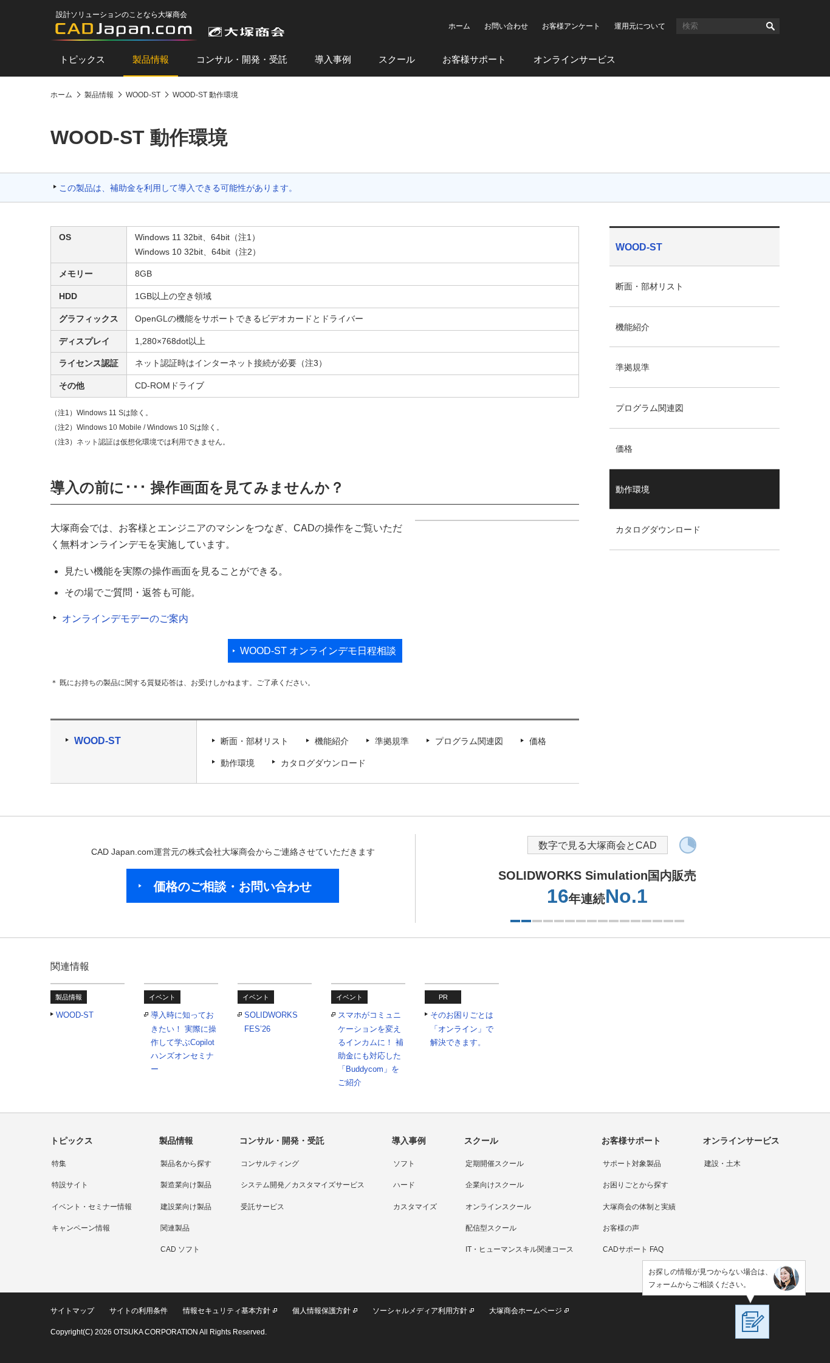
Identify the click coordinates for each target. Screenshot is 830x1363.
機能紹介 (332, 741)
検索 (770, 26)
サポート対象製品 (632, 1163)
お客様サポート (474, 59)
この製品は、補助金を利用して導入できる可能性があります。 (178, 188)
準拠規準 (392, 741)
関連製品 (175, 1228)
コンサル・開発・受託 (241, 59)
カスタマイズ (415, 1207)
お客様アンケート (571, 26)
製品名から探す (185, 1163)
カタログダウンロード (323, 763)
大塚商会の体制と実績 (639, 1207)
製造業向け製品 (185, 1185)
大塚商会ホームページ (525, 1310)
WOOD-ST (97, 741)
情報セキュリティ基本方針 (226, 1310)
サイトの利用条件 (138, 1310)
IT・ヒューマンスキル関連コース (519, 1249)
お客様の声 (621, 1228)
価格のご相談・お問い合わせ (233, 886)
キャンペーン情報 (81, 1228)
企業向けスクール (494, 1185)
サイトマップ (72, 1310)
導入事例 (333, 59)
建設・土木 (722, 1163)
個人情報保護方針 (321, 1310)
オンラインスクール (498, 1207)
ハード (404, 1185)
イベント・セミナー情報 (92, 1207)
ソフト (404, 1163)
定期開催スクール (494, 1163)
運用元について (639, 26)
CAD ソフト (180, 1249)
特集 (59, 1163)
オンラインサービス (574, 59)
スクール (397, 59)
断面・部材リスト (255, 741)
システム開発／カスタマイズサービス (303, 1185)
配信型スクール (490, 1228)
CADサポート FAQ (633, 1249)
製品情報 (150, 59)
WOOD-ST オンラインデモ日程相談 (318, 651)
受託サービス (262, 1207)
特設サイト (70, 1185)
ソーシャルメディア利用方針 (419, 1310)
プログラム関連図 (469, 741)
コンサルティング (270, 1163)
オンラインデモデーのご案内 (125, 618)
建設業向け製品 (185, 1207)
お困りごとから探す (635, 1185)
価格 (537, 741)
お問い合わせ (506, 26)
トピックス (82, 59)
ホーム (459, 26)
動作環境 (238, 763)
